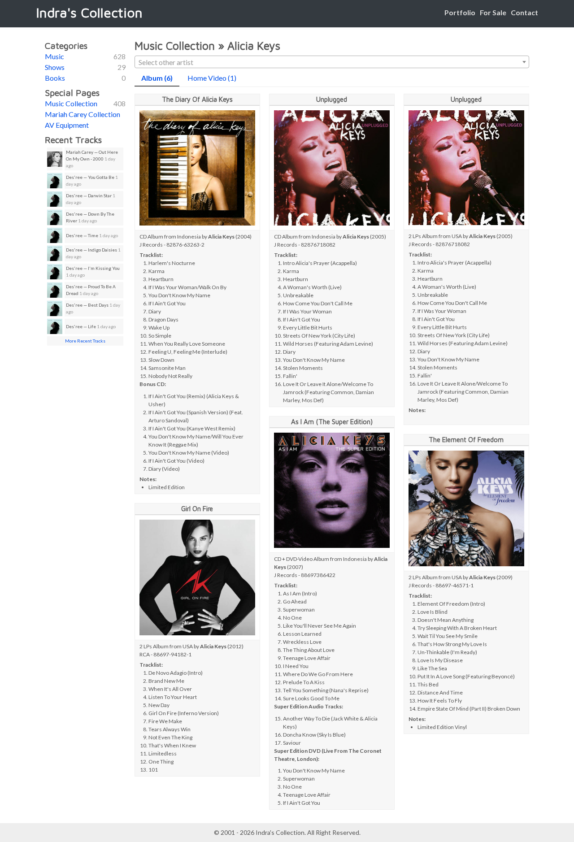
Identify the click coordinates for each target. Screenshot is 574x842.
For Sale (493, 12)
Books (55, 78)
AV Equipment (67, 125)
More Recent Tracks (85, 340)
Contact (524, 12)
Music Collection (71, 103)
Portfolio (459, 12)
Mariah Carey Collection (82, 114)
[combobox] (332, 62)
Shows (55, 67)
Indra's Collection (89, 12)
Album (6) (157, 78)
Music (54, 56)
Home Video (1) (211, 78)
